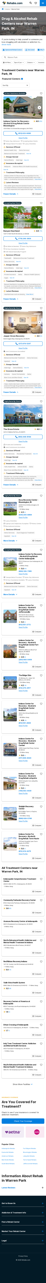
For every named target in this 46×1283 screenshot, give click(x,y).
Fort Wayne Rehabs (29, 1148)
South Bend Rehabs (8, 1163)
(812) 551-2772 (25, 625)
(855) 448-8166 (24, 437)
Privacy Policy (23, 1256)
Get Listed (31, 50)
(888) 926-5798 (25, 818)
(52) (41, 336)
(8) (25, 657)
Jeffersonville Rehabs (30, 1163)
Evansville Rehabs (8, 1152)
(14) (10, 970)
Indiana (7, 9)
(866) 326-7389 (25, 571)
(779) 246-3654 (24, 239)
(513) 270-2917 (25, 688)
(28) (10, 988)
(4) (25, 512)
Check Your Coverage (23, 1121)
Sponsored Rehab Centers (13, 50)
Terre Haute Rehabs (29, 1160)
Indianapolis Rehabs (8, 1148)
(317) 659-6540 (25, 758)
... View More (37, 179)
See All (28, 153)
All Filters (8, 62)
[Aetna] (13, 1132)
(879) (40, 121)
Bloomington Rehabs (30, 1152)
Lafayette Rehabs (29, 1156)
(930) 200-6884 (25, 515)
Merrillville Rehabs (8, 1160)
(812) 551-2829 (25, 723)
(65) (10, 908)
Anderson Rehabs (8, 1156)
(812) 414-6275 (25, 851)
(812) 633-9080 (24, 133)
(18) (25, 685)
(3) (25, 755)
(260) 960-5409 (25, 660)
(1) (9, 1030)
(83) (25, 568)
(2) (25, 848)
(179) (40, 231)
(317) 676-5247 (24, 344)
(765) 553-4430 (25, 791)
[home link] (3, 9)
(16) (25, 720)
